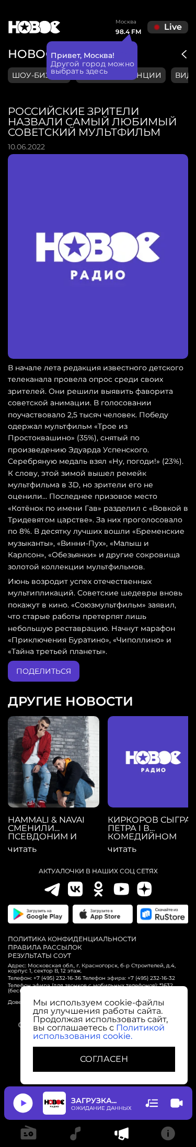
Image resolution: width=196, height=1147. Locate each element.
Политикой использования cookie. (99, 1032)
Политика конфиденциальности (72, 939)
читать (22, 849)
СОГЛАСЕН (104, 1059)
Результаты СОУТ (39, 956)
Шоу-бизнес (39, 75)
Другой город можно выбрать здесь (93, 67)
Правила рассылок (45, 947)
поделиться (43, 671)
